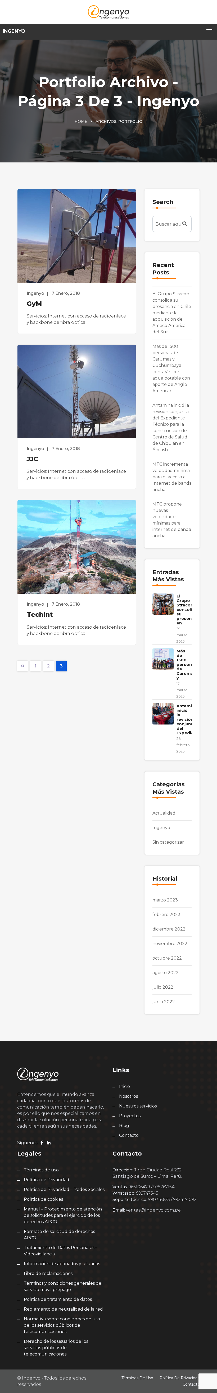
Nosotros (128, 1096)
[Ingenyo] (108, 11)
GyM (34, 303)
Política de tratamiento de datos (58, 1299)
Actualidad (163, 813)
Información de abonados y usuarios (62, 1263)
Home (81, 121)
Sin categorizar (168, 842)
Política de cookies (43, 1199)
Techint (40, 614)
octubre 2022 (167, 958)
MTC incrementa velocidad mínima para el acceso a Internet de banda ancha (172, 477)
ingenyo (35, 293)
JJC (32, 459)
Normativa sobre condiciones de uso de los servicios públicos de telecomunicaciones (62, 1325)
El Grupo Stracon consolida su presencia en (187, 609)
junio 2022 (163, 1001)
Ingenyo (161, 827)
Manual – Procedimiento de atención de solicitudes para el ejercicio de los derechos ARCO (63, 1215)
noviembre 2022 (169, 943)
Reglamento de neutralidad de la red (63, 1309)
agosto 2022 (165, 972)
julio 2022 (162, 987)
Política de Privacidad (46, 1179)
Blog (124, 1125)
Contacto (129, 1135)
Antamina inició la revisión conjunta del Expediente (189, 719)
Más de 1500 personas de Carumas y (187, 664)
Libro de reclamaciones (48, 1273)
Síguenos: (27, 1142)
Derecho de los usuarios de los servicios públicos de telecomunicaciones (56, 1348)
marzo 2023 (165, 900)
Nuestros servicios (138, 1106)
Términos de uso (41, 1169)
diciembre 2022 (169, 929)
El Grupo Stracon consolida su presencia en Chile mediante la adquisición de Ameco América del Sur (171, 312)
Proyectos (130, 1115)
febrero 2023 (166, 914)
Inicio (124, 1086)
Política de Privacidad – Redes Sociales (64, 1189)
